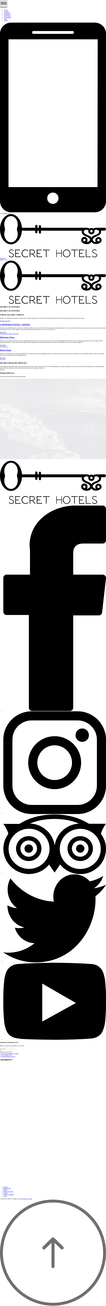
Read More (3, 332)
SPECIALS (7, 16)
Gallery (6, 20)
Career (5, 1196)
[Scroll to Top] (53, 1305)
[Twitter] (54, 962)
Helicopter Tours (7, 337)
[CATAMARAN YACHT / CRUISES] (5, 321)
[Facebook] (54, 710)
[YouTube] (54, 1039)
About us (5, 1187)
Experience (7, 13)
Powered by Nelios (27, 1199)
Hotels (6, 10)
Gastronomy (7, 14)
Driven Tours (5, 350)
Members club (7, 1188)
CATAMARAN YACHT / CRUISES (15, 324)
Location (6, 11)
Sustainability (7, 17)
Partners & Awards (8, 1191)
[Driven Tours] (4, 346)
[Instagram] (54, 813)
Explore (2, 369)
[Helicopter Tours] (9, 333)
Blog (5, 19)
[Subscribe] (0, 1050)
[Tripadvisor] (54, 873)
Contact (5, 1193)
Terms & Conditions (8, 1194)
